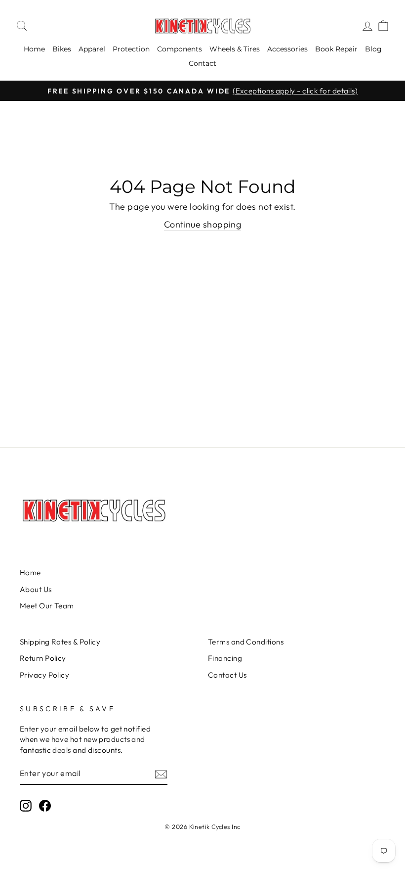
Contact (202, 63)
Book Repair (336, 49)
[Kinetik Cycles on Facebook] (45, 806)
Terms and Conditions (246, 641)
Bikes (61, 49)
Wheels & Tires (234, 49)
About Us (36, 589)
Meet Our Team (47, 605)
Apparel (92, 49)
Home (34, 49)
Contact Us (227, 675)
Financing (225, 658)
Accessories (287, 49)
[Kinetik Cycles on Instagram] (26, 806)
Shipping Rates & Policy (60, 641)
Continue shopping (203, 224)
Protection (131, 49)
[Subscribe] (161, 773)
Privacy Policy (44, 675)
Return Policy (43, 658)
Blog (373, 49)
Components (179, 49)
